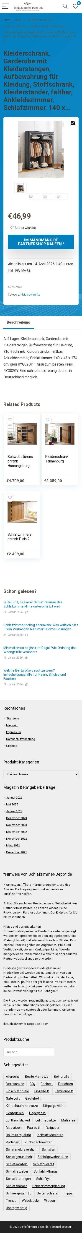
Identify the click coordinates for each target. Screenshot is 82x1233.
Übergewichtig (16, 1208)
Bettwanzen (15, 1084)
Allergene (13, 1076)
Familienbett (64, 1091)
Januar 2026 (14, 797)
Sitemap (11, 746)
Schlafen (48, 1149)
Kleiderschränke (15, 26)
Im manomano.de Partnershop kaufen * (41, 242)
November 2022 (16, 838)
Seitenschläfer (48, 1193)
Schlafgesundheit (19, 1157)
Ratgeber (52, 1127)
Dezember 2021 (16, 852)
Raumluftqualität (18, 1135)
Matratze (68, 1120)
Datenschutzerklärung (20, 739)
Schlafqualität (43, 1164)
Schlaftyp (43, 1179)
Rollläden (12, 1142)
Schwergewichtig (18, 1193)
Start (6, 20)
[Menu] (5, 6)
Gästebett (33, 1098)
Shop (18, 20)
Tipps (68, 1193)
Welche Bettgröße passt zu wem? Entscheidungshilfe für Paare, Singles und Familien (34, 674)
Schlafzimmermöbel (40, 20)
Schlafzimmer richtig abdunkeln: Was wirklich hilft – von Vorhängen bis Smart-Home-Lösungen (40, 627)
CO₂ (32, 1084)
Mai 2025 (12, 804)
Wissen (49, 1200)
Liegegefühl (37, 1113)
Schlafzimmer (16, 1186)
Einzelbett (41, 1091)
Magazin (12, 725)
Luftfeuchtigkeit (18, 1120)
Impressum (13, 732)
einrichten (65, 1084)
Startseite (12, 718)
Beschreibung (18, 322)
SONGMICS (15, 286)
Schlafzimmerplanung (48, 1186)
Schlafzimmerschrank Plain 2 (19, 536)
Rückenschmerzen (38, 1142)
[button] (73, 123)
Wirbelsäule (30, 1200)
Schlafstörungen (18, 1179)
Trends (11, 1200)
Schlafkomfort (17, 1164)
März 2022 (13, 845)
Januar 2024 (14, 811)
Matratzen (14, 1127)
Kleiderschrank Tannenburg (57, 458)
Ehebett (47, 1084)
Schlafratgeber (17, 1171)
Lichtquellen (15, 1113)
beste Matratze (37, 1076)
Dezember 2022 (16, 831)
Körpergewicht (54, 1106)
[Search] (65, 6)
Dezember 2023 (16, 818)
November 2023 (16, 825)
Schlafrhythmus (46, 1171)
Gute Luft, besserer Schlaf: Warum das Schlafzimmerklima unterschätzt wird (32, 604)
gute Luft (13, 1098)
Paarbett (33, 1127)
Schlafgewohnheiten (53, 1157)
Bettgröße (61, 1076)
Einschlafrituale (17, 1091)
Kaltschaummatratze (22, 1106)
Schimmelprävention (21, 1149)
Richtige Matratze (50, 1135)
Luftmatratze (46, 1120)
